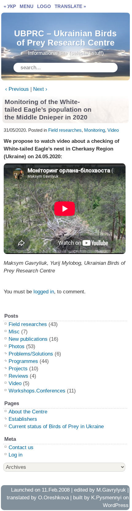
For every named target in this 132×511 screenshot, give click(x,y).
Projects (18, 369)
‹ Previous (17, 89)
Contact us (21, 447)
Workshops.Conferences (37, 391)
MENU (26, 6)
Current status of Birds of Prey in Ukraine (56, 426)
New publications (28, 339)
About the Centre (28, 412)
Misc (14, 332)
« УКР (10, 6)
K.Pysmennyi (106, 498)
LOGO (44, 6)
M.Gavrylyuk (111, 490)
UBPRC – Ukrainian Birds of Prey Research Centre (65, 36)
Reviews (18, 376)
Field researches (65, 130)
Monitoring (94, 130)
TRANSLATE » (70, 6)
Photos (17, 346)
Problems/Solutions (31, 354)
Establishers (23, 419)
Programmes (23, 361)
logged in (43, 292)
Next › (40, 89)
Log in (15, 455)
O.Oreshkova (53, 498)
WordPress (116, 505)
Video (113, 130)
